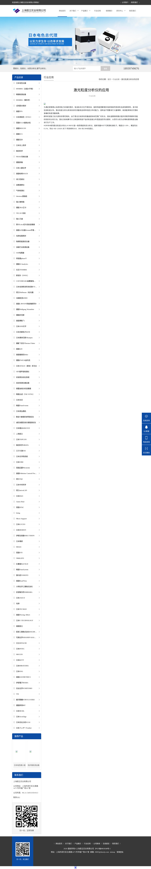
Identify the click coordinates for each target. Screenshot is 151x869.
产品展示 (84, 11)
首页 (109, 79)
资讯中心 (119, 11)
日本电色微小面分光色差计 (19, 766)
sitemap (112, 852)
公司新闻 (96, 843)
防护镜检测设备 (33, 765)
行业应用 (97, 11)
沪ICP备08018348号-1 (103, 849)
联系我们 (134, 2)
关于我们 (72, 11)
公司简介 (125, 2)
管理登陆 (120, 852)
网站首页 (62, 11)
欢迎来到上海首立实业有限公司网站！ (26, 2)
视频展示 (109, 11)
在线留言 (106, 843)
